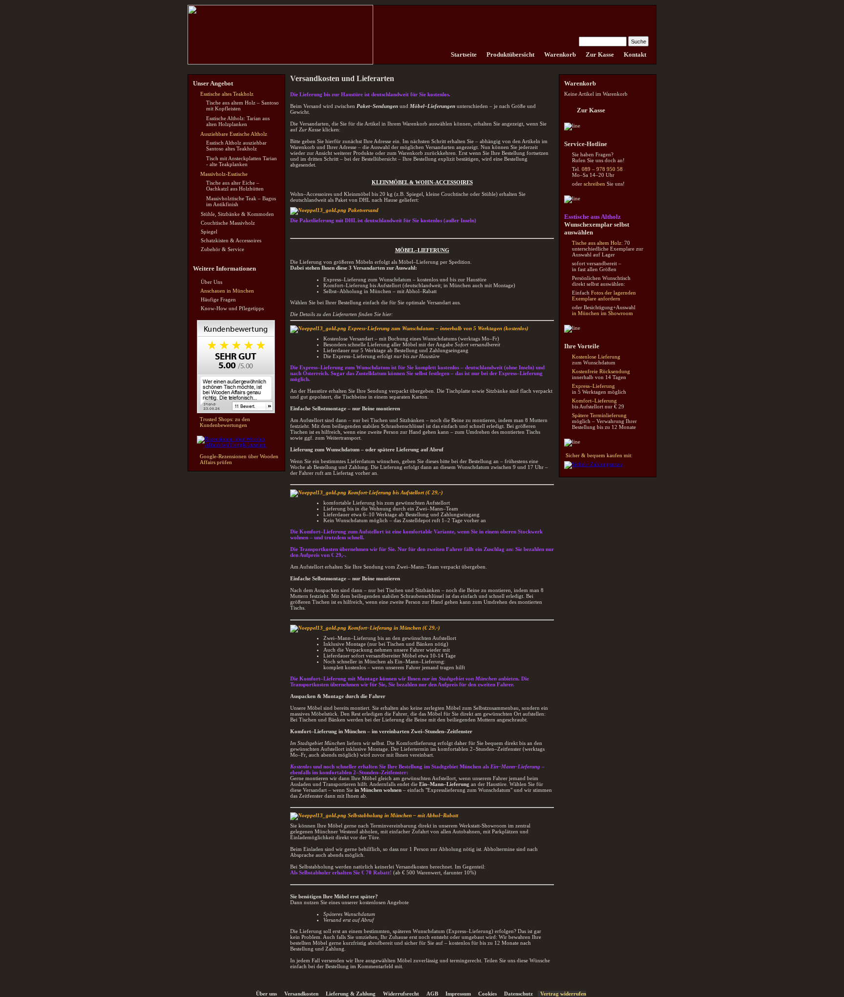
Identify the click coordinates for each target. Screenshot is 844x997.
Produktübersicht (510, 54)
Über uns (266, 994)
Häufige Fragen (218, 299)
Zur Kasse (600, 54)
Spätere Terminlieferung (599, 415)
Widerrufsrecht (401, 994)
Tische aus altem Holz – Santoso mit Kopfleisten (242, 105)
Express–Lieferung (593, 386)
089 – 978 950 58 (602, 169)
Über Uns (211, 282)
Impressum (458, 994)
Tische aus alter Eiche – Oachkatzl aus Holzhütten (235, 185)
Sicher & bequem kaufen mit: (599, 455)
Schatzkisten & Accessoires (231, 240)
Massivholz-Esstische (224, 174)
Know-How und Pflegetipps (232, 308)
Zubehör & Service (222, 249)
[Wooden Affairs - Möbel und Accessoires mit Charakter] (441, 54)
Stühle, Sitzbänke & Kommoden (237, 214)
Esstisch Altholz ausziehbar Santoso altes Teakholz (236, 145)
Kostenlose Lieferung (596, 357)
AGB (432, 994)
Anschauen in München (227, 291)
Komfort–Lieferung (594, 400)
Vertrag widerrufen (563, 994)
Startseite (464, 54)
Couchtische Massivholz (228, 223)
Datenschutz (518, 994)
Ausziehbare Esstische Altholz (233, 134)
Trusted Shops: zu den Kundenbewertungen (225, 422)
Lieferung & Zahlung (351, 994)
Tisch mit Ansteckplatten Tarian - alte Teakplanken (241, 161)
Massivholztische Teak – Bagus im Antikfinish (241, 201)
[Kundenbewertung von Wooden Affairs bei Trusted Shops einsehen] (236, 411)
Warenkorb (560, 54)
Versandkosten (301, 994)
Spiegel (209, 231)
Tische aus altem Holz (596, 243)
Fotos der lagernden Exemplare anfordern (604, 295)
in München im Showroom (602, 313)
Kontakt (635, 54)
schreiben (594, 184)
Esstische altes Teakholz (226, 94)
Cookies (487, 994)
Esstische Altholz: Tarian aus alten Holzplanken (238, 121)
